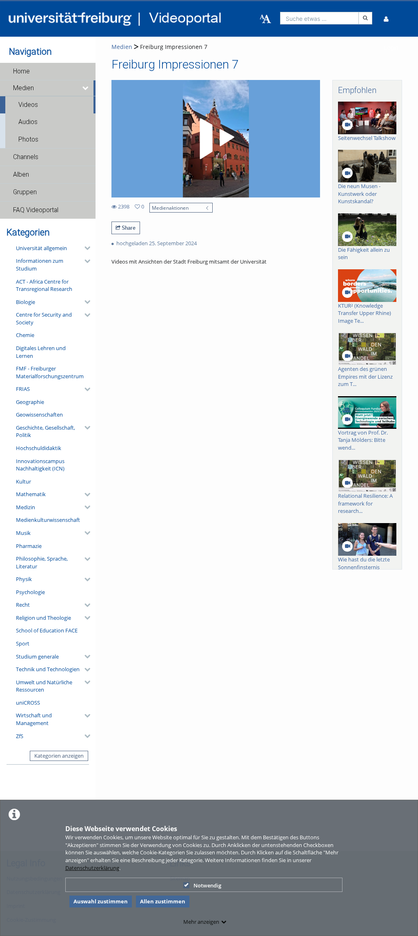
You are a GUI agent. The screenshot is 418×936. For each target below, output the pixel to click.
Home (21, 71)
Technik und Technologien (48, 669)
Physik (24, 579)
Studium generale (37, 656)
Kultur (23, 481)
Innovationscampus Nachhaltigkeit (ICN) (40, 464)
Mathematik (31, 494)
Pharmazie (29, 546)
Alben (21, 174)
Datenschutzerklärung (92, 868)
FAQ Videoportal (35, 210)
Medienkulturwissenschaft (48, 519)
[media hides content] (86, 88)
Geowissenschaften (39, 414)
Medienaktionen (170, 207)
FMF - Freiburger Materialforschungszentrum (50, 372)
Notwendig (207, 885)
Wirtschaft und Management (34, 719)
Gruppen (25, 192)
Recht (23, 604)
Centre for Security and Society (44, 318)
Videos (28, 105)
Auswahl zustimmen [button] (100, 901)
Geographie (30, 402)
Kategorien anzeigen (59, 755)
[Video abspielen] (215, 138)
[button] (48, 71)
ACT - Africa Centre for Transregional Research (44, 285)
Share (128, 227)
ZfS (19, 736)
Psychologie (30, 592)
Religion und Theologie (43, 617)
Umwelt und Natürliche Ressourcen (44, 686)
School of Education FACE (47, 630)
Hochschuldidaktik (38, 448)
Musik (23, 533)
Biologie (25, 302)
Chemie (25, 335)
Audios (28, 122)
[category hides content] (85, 248)
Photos (28, 139)
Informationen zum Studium (39, 264)
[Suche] (365, 18)
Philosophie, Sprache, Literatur (42, 562)
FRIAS (23, 389)
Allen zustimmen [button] (162, 901)
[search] (319, 18)
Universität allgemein (41, 248)
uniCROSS (28, 702)
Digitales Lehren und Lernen (41, 351)
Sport (22, 643)
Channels (25, 157)
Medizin (25, 507)
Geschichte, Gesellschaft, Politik (45, 431)
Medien (23, 88)
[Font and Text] (265, 19)
